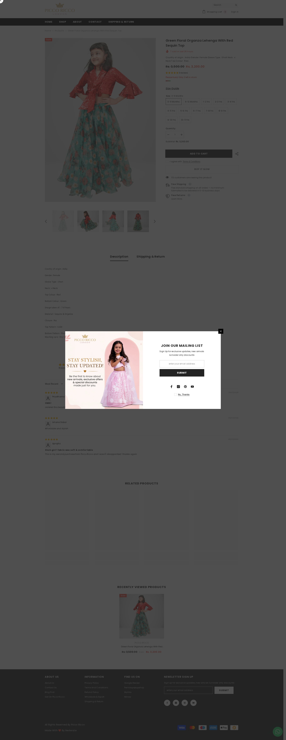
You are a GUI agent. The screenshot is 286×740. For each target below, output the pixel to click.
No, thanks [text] (184, 394)
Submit (182, 372)
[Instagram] (178, 386)
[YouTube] (192, 386)
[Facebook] (171, 386)
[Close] (220, 331)
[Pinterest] (185, 386)
